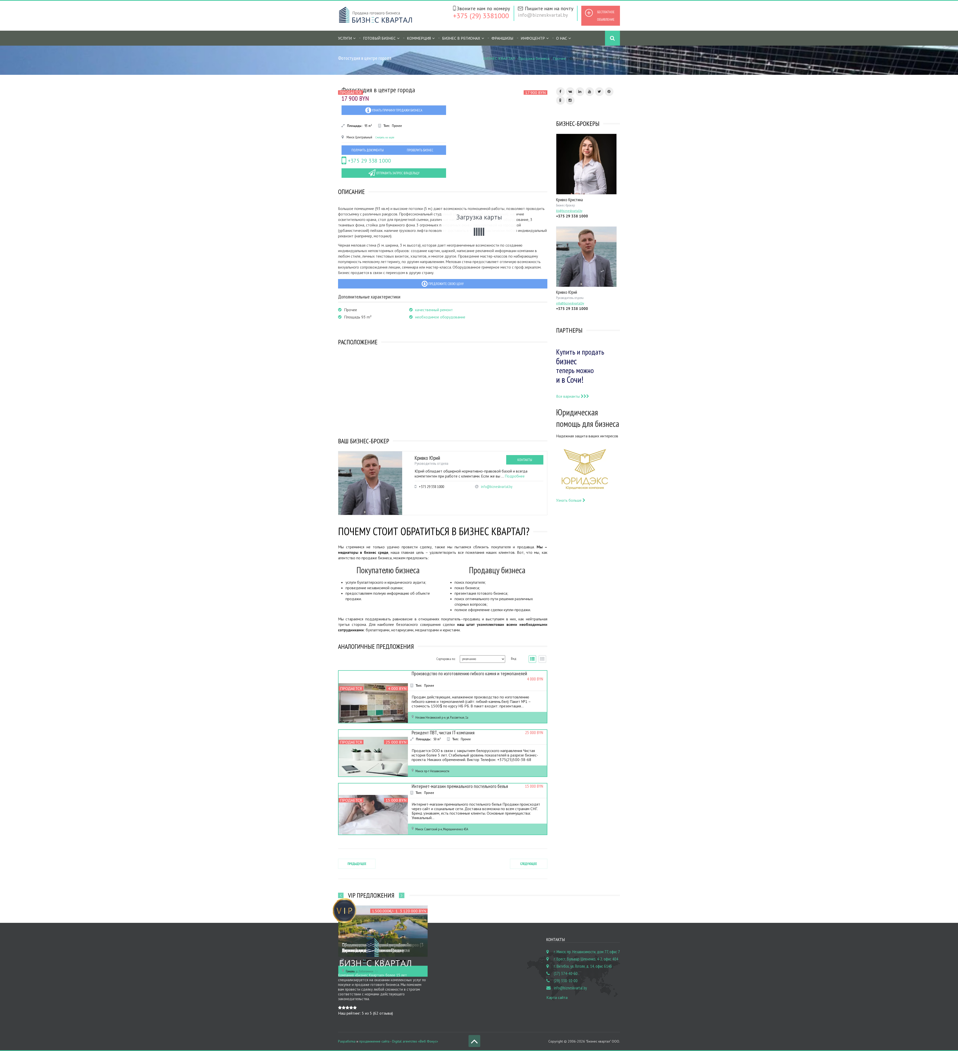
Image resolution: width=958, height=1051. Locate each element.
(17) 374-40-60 (566, 973)
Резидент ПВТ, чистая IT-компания (443, 732)
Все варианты (568, 396)
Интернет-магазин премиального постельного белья (460, 786)
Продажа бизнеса (533, 58)
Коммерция (419, 38)
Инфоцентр (533, 38)
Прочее (559, 58)
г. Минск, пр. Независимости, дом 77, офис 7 (587, 952)
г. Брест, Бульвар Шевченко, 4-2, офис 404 (586, 959)
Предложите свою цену (446, 284)
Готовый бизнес (379, 38)
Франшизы (502, 38)
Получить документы (368, 150)
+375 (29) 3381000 (481, 15)
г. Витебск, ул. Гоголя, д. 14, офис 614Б (583, 966)
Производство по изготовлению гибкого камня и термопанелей (469, 673)
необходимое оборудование (440, 316)
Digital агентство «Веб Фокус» (415, 1041)
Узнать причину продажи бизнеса (396, 110)
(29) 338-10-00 (566, 980)
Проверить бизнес (420, 150)
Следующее (528, 863)
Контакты (524, 460)
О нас (561, 38)
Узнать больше (569, 500)
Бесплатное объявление (605, 16)
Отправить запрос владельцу (397, 173)
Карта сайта (557, 997)
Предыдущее (357, 863)
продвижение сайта (374, 1041)
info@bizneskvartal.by (543, 15)
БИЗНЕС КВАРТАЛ (499, 58)
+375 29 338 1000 (368, 160)
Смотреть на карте (384, 137)
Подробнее (515, 476)
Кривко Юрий (427, 457)
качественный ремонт (434, 309)
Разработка (347, 1041)
